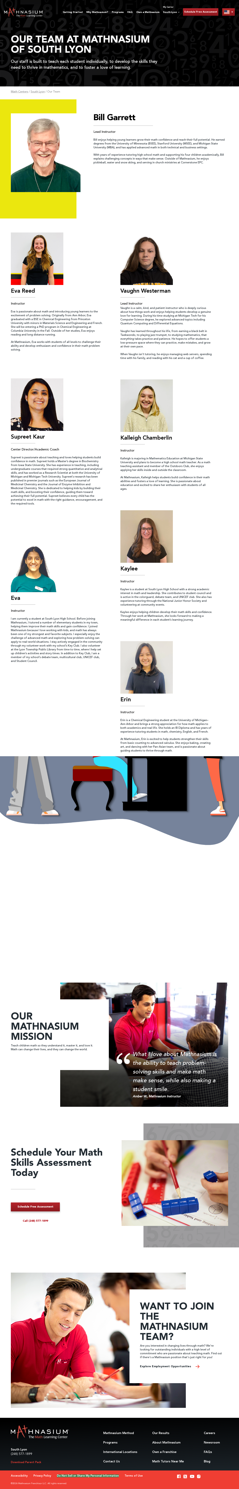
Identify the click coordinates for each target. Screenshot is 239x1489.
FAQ (129, 12)
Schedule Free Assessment (200, 12)
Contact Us (111, 1461)
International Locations (120, 1452)
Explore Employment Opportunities (166, 1366)
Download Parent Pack (26, 1462)
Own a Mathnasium (148, 12)
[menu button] (228, 12)
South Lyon (38, 91)
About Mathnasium (166, 1442)
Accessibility (19, 1475)
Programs (118, 12)
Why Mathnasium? (97, 12)
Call (35, 1221)
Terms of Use (134, 1475)
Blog (207, 1461)
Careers (209, 1433)
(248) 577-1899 (21, 1454)
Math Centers (19, 91)
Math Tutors (168, 1461)
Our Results (160, 1433)
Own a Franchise (164, 1452)
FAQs (208, 1452)
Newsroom (212, 1442)
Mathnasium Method (118, 1433)
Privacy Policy (42, 1475)
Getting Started (73, 12)
